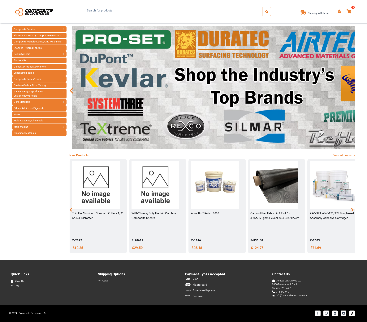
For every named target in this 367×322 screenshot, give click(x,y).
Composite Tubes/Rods (27, 78)
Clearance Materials (25, 132)
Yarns (17, 114)
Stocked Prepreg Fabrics (28, 47)
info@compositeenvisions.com (291, 295)
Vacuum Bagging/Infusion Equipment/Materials (28, 93)
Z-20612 (137, 240)
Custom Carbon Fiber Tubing (30, 85)
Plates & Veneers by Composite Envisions (37, 35)
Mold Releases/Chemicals (28, 120)
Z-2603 (315, 240)
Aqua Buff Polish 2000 (205, 213)
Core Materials (22, 101)
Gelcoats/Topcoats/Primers (30, 66)
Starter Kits (20, 60)
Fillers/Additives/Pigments (29, 108)
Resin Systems (22, 53)
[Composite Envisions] (34, 11)
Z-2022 (77, 240)
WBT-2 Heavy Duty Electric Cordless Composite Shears (154, 216)
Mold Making (21, 126)
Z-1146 (196, 240)
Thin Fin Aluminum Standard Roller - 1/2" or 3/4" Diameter (97, 216)
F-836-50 (256, 240)
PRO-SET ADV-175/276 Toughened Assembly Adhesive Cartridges (332, 216)
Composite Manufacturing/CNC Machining (38, 41)
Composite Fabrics (24, 29)
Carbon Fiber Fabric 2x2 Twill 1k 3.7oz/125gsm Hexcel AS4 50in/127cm (274, 216)
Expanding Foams (24, 72)
